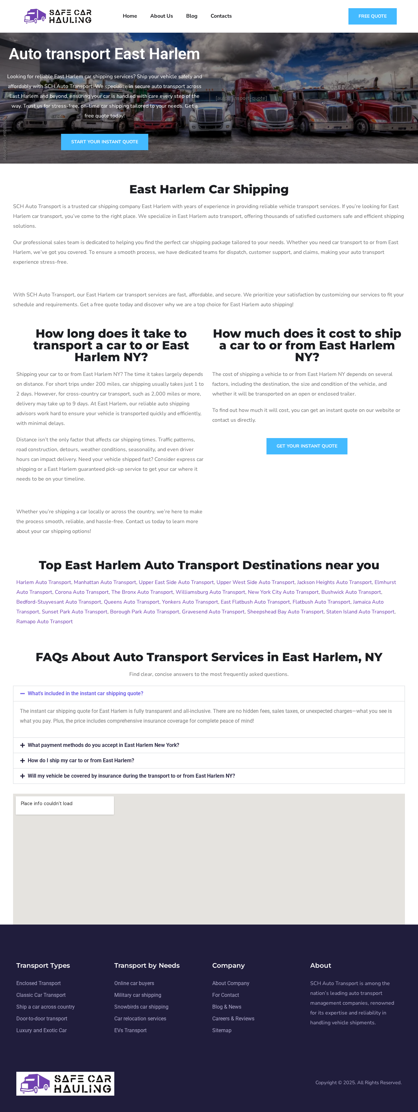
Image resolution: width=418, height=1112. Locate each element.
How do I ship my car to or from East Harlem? (81, 760)
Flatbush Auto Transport (321, 602)
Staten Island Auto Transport (360, 611)
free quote (373, 16)
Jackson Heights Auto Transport (334, 582)
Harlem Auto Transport (43, 582)
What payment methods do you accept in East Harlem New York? (103, 745)
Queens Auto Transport (131, 602)
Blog (192, 16)
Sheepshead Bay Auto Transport (285, 611)
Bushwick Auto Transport (351, 592)
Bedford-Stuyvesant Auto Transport (58, 602)
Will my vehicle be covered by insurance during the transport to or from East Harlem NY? (131, 776)
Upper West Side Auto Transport (256, 582)
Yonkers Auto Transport (190, 602)
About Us (161, 16)
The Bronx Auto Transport (142, 592)
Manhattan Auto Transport (105, 582)
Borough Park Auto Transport (144, 611)
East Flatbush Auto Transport (255, 602)
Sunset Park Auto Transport (74, 611)
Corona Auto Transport (82, 592)
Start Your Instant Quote (104, 142)
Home (130, 16)
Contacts (221, 16)
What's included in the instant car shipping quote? (85, 693)
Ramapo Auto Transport (44, 621)
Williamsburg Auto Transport (210, 592)
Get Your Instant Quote (307, 446)
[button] (209, 693)
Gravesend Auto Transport (213, 611)
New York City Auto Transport (283, 592)
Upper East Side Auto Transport (176, 582)
